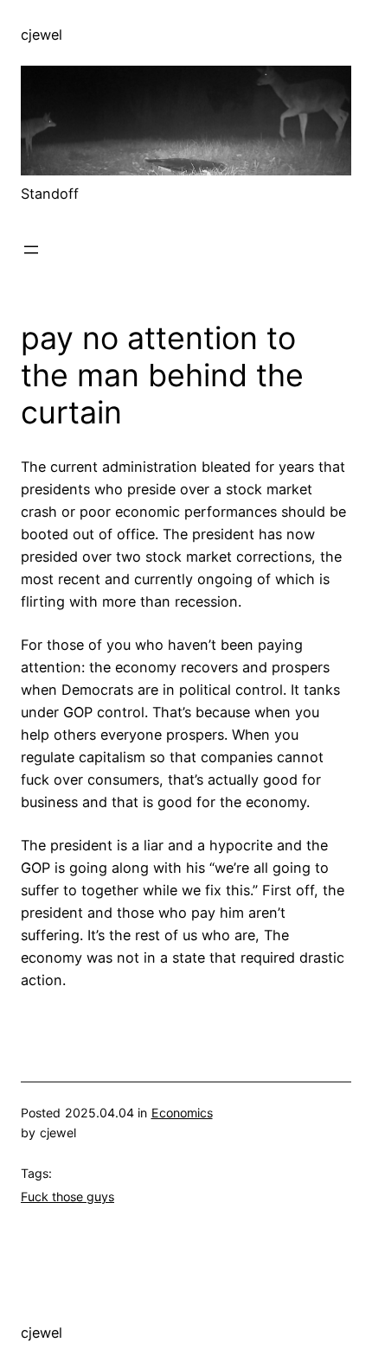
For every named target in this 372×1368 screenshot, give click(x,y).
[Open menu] (31, 249)
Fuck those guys (67, 1196)
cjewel (41, 34)
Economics (182, 1112)
